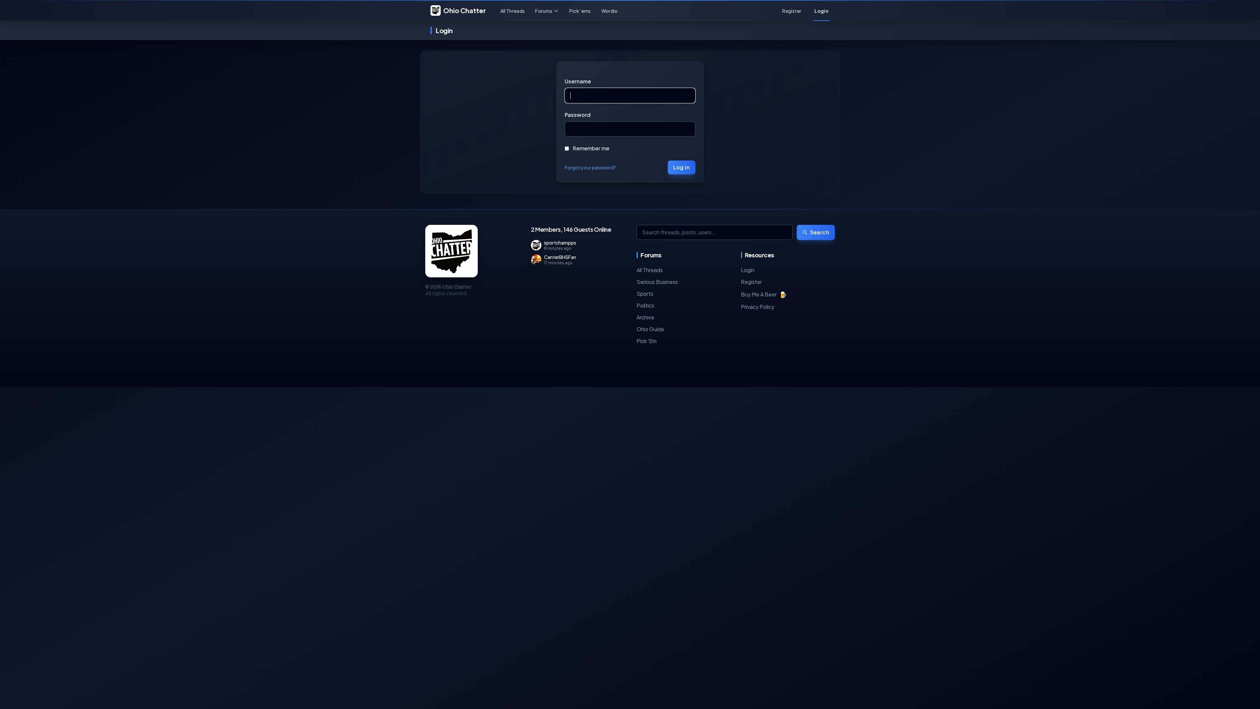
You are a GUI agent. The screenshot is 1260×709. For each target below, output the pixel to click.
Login (747, 270)
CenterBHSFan (560, 257)
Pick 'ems (580, 11)
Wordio (609, 11)
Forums (543, 11)
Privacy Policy (757, 306)
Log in (681, 167)
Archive (645, 317)
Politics (645, 305)
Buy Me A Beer (764, 294)
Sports (645, 293)
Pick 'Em (647, 340)
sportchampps (560, 243)
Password (578, 114)
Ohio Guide (650, 329)
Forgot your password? (590, 167)
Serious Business (657, 281)
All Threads (512, 11)
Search (819, 232)
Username (578, 81)
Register (751, 281)
